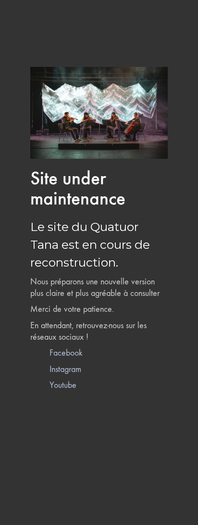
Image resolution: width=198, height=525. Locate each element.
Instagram (65, 369)
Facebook (66, 353)
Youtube (63, 385)
